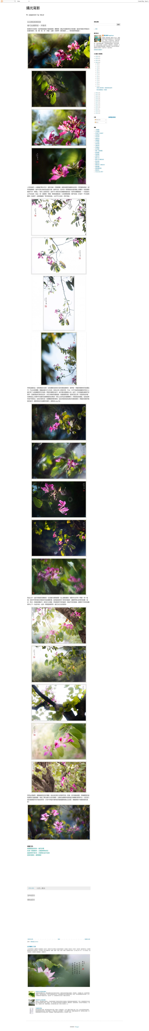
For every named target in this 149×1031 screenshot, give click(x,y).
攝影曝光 (97, 170)
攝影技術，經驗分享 (100, 164)
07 (97, 74)
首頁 (59, 939)
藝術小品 (97, 157)
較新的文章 (30, 939)
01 (97, 86)
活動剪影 (97, 145)
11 (97, 66)
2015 (97, 107)
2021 (97, 95)
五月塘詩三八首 (31, 946)
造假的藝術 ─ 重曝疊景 (34, 855)
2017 (97, 103)
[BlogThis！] (39, 888)
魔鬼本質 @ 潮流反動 (40, 1000)
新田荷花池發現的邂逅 (41, 991)
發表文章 (98, 119)
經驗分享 (97, 156)
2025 (97, 58)
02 (97, 84)
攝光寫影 (33, 8)
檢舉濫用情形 (112, 117)
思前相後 (97, 143)
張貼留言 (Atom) (34, 941)
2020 (97, 97)
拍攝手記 (97, 138)
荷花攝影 (97, 149)
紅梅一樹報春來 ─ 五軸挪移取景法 (37, 851)
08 (97, 72)
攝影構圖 (97, 166)
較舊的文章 (87, 939)
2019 (97, 99)
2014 (97, 109)
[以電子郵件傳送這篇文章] (38, 888)
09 (97, 70)
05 (97, 78)
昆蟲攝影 (97, 140)
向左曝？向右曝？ (99, 133)
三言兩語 (97, 131)
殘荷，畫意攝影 (99, 150)
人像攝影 (97, 129)
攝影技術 (97, 163)
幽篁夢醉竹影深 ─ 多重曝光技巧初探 (38, 853)
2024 (97, 60)
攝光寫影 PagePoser (109, 35)
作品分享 (97, 136)
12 (97, 64)
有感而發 (97, 135)
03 (97, 82)
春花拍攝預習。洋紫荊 (102, 89)
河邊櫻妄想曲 (39, 1008)
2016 (97, 105)
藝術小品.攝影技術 (99, 159)
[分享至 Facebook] (42, 888)
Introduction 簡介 (99, 171)
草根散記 (97, 147)
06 (97, 76)
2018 (97, 101)
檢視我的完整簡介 (98, 49)
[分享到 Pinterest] (44, 888)
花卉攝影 (97, 142)
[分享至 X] (41, 888)
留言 (97, 122)
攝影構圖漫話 (98, 168)
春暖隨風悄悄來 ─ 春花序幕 (35, 848)
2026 (97, 56)
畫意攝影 (97, 152)
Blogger (77, 1026)
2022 (97, 93)
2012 (97, 113)
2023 (97, 62)
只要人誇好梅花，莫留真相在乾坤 (104, 87)
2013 (97, 111)
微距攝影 (97, 154)
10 (97, 68)
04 (97, 80)
